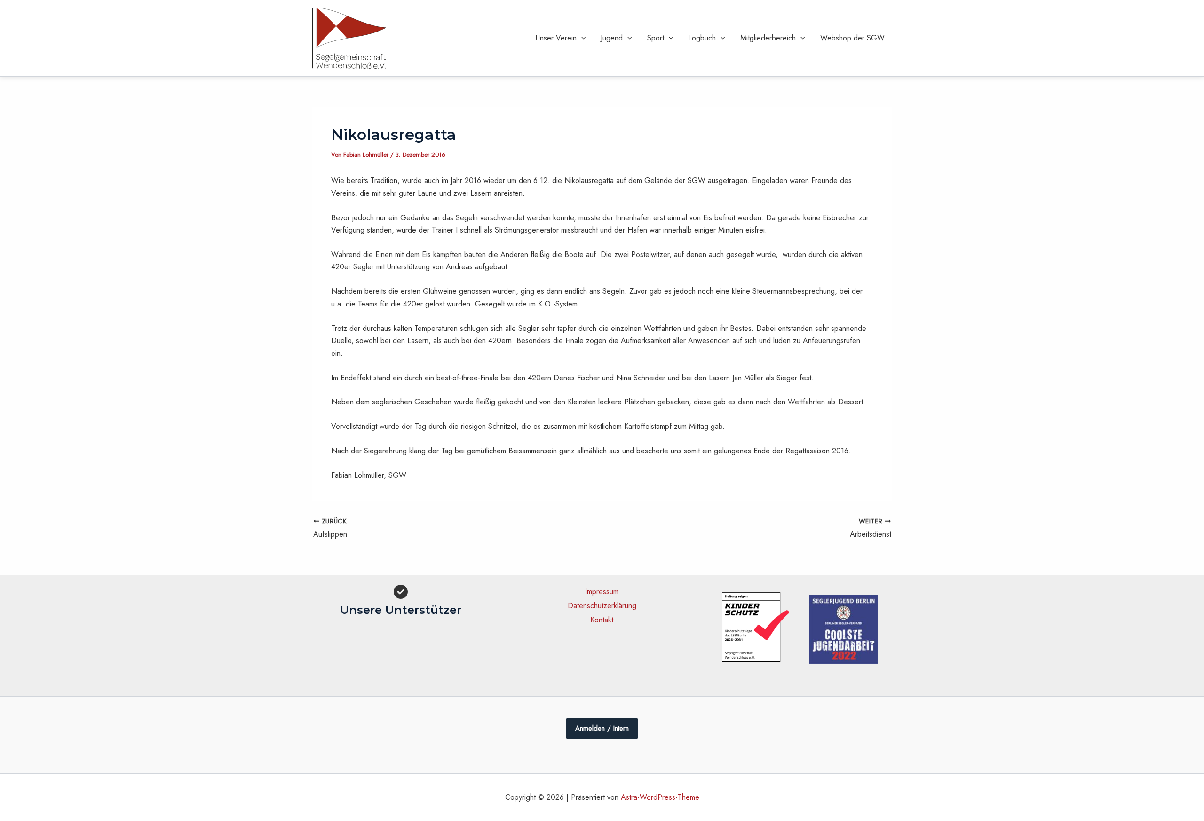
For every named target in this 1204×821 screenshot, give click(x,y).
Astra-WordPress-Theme (660, 797)
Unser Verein (556, 37)
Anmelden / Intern (602, 728)
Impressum (601, 591)
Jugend (612, 37)
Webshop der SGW (852, 37)
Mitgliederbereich (768, 37)
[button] (581, 38)
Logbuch (702, 37)
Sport (655, 37)
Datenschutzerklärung (602, 605)
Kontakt (601, 619)
